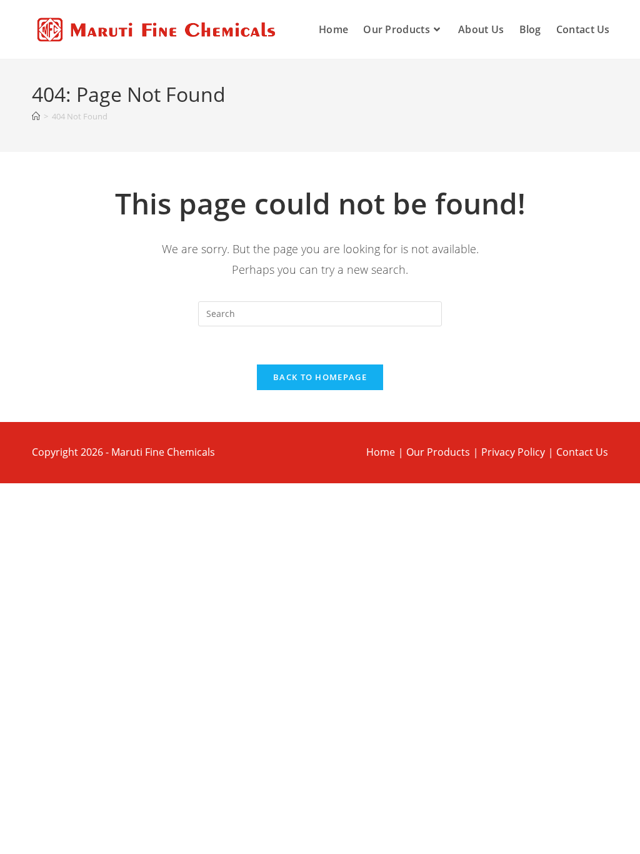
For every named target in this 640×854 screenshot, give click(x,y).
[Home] (36, 116)
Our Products (438, 452)
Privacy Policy (513, 452)
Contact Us (582, 452)
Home (380, 452)
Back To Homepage (320, 377)
